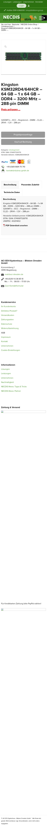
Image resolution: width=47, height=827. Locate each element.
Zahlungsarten (7, 319)
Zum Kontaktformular (14, 286)
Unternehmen (7, 346)
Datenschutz (6, 324)
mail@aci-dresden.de (14, 274)
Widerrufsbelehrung (10, 328)
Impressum (6, 337)
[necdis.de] (19, 18)
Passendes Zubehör (30, 184)
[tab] (10, 185)
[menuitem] (7, 2)
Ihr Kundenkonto (8, 306)
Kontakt (4, 341)
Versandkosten (7, 315)
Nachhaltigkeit (7, 382)
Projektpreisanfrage (23, 134)
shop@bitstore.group (34, 10)
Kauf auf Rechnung (23, 142)
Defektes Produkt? (9, 311)
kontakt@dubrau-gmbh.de (17, 170)
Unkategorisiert (14, 150)
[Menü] (40, 18)
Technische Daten (12, 192)
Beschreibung (10, 184)
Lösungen (5, 369)
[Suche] (34, 18)
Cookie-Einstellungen (10, 350)
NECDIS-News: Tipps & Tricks (14, 386)
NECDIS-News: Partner (11, 391)
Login (21, 6)
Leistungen (6, 373)
